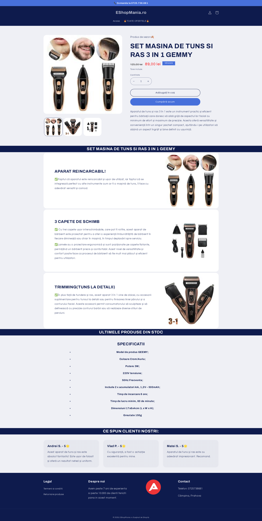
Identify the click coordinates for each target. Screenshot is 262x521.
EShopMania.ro (126, 517)
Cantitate (135, 75)
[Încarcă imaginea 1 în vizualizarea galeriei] (53, 127)
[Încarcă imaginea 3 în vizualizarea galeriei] (93, 127)
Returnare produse (54, 494)
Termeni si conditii (53, 489)
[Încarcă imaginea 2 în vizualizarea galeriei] (73, 127)
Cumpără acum (165, 102)
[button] (216, 12)
